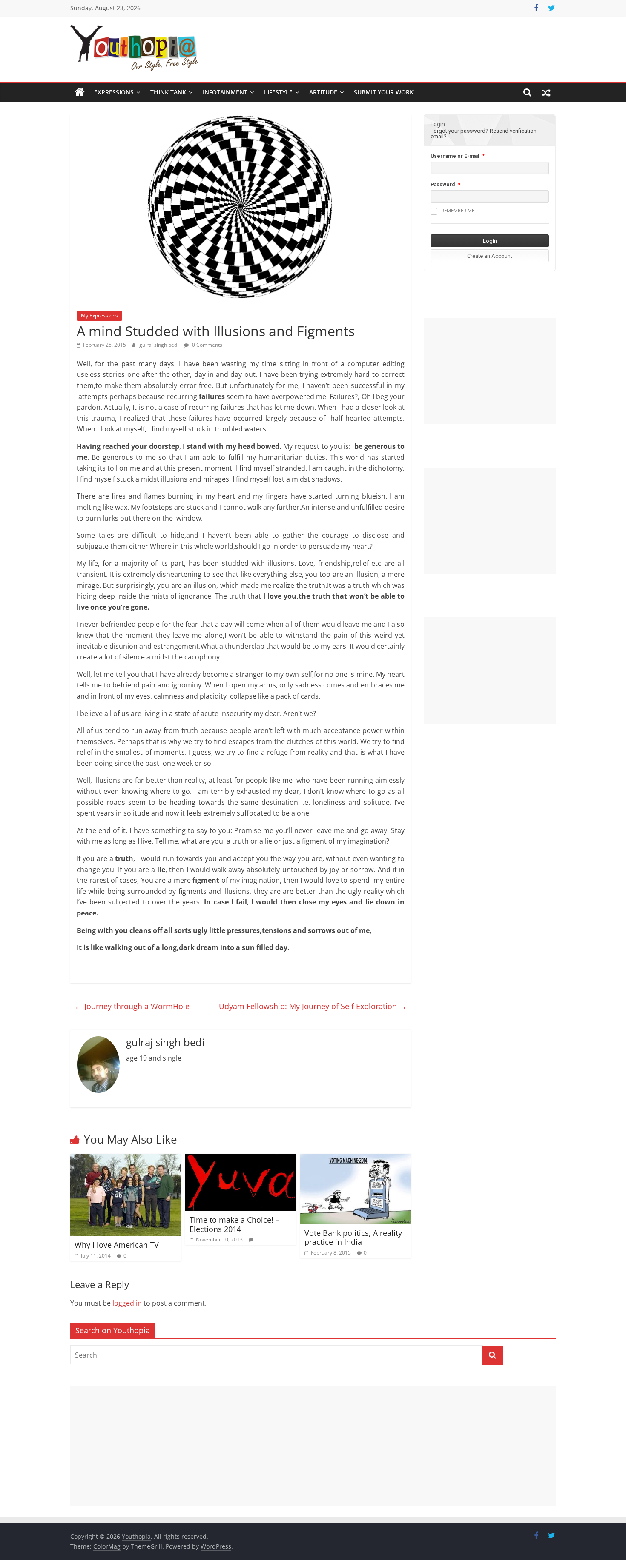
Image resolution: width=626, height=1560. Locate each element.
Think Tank (168, 92)
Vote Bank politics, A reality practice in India (353, 1237)
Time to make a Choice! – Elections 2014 (234, 1224)
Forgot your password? (459, 131)
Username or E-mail (455, 156)
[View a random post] (546, 92)
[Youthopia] (79, 92)
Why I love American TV (117, 1245)
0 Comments (206, 344)
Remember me (457, 211)
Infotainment (225, 92)
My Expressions (99, 315)
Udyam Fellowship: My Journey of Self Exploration (313, 1006)
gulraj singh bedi (159, 344)
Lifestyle (278, 92)
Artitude (323, 92)
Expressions (114, 92)
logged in (127, 1303)
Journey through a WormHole (132, 1006)
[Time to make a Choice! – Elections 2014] (240, 1159)
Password (443, 185)
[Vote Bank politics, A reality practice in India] (355, 1159)
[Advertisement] (490, 371)
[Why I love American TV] (125, 1159)
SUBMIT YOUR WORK (384, 92)
